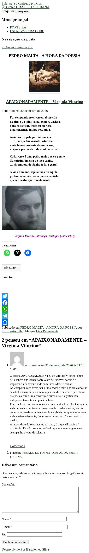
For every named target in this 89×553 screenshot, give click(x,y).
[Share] (44, 322)
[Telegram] (44, 316)
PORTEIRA (18, 27)
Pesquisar (8, 11)
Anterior (9, 47)
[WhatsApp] (44, 309)
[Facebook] (44, 302)
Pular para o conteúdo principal (22, 3)
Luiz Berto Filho (12, 331)
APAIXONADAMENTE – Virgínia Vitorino (44, 101)
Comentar (17, 446)
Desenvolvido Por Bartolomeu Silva (25, 549)
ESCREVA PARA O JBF (27, 31)
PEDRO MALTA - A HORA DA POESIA (48, 327)
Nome (6, 519)
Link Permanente (47, 331)
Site (4, 534)
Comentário (10, 484)
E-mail (7, 526)
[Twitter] (44, 296)
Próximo (25, 47)
